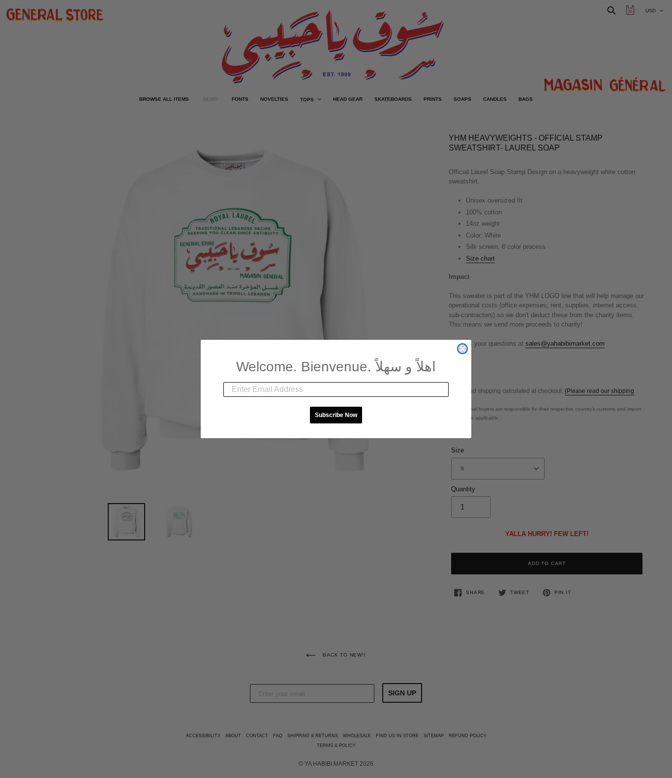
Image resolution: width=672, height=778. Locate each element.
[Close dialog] (462, 349)
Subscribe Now (336, 415)
